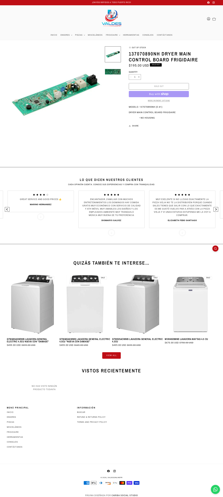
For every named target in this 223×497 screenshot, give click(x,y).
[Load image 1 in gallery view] (113, 54)
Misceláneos (14, 427)
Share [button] (135, 126)
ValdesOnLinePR (115, 477)
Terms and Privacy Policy (92, 422)
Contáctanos (14, 447)
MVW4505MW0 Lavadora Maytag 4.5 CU (186, 339)
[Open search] (215, 248)
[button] (66, 35)
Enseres (11, 417)
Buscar (81, 412)
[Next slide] (216, 209)
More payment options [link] (159, 101)
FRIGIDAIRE (13, 432)
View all (111, 355)
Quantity (133, 72)
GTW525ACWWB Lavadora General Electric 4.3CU (137, 340)
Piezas (10, 422)
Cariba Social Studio (125, 495)
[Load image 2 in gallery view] (113, 72)
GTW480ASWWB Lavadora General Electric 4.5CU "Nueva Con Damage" (84, 340)
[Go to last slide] (7, 209)
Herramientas (15, 437)
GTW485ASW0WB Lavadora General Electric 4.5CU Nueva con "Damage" (28, 340)
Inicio (10, 412)
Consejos (12, 442)
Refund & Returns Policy (91, 417)
